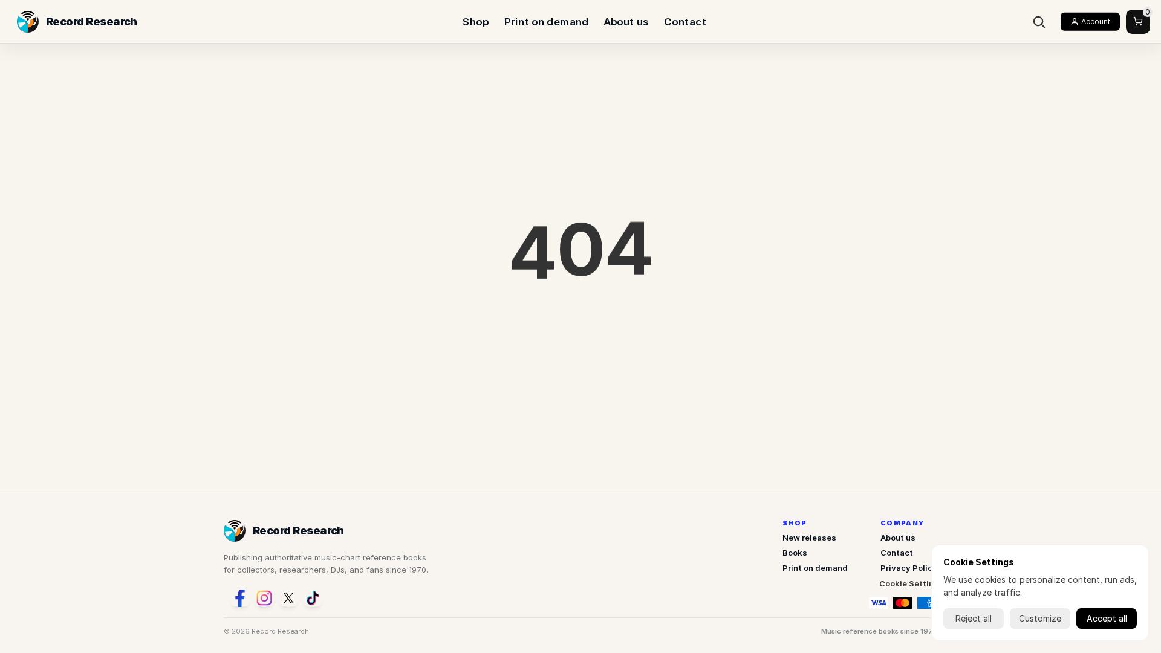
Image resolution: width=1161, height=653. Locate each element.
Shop (476, 21)
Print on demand (546, 21)
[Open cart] (1138, 22)
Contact (685, 21)
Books (794, 552)
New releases (809, 537)
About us (626, 21)
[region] (580, 257)
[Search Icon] (1039, 22)
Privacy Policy (908, 568)
